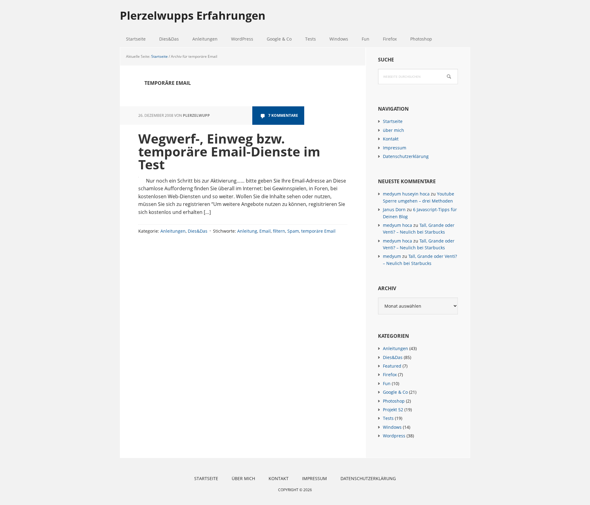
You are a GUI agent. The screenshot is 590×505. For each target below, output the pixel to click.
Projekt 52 (393, 409)
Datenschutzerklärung (406, 156)
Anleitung (247, 231)
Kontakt (391, 139)
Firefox (390, 374)
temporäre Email (318, 231)
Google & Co (395, 392)
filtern (279, 231)
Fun (387, 383)
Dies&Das (197, 231)
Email (265, 231)
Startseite (393, 121)
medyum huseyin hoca (406, 194)
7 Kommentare (283, 115)
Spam (293, 231)
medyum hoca (397, 225)
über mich (393, 130)
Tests (388, 418)
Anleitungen (173, 231)
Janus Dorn (394, 209)
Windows (392, 427)
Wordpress (394, 436)
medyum (392, 256)
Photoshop (394, 401)
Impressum (394, 148)
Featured (392, 366)
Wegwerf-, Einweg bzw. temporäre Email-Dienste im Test (229, 151)
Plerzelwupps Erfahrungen (193, 15)
